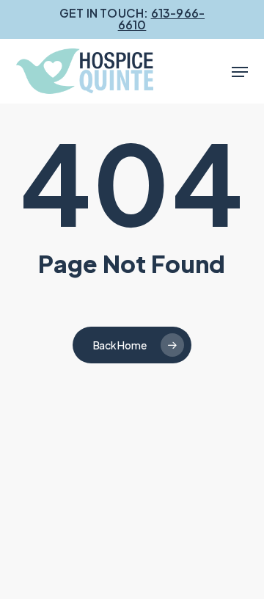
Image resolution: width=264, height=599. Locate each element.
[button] (240, 72)
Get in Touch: (132, 18)
